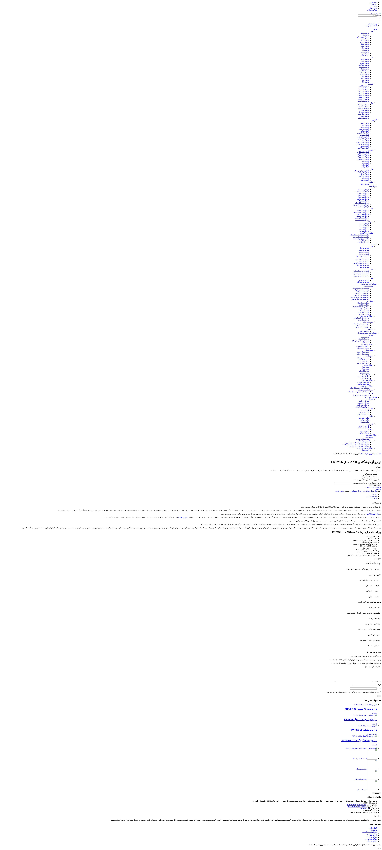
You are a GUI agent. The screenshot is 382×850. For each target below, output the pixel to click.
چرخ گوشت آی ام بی (362, 206)
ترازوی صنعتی (364, 110)
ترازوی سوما (365, 53)
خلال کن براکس (364, 412)
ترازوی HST (365, 78)
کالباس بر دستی (364, 280)
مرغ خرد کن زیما (363, 320)
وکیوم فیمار (365, 450)
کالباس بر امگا (364, 248)
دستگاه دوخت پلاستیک (366, 441)
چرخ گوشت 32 (364, 227)
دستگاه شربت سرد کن (365, 390)
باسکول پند (365, 125)
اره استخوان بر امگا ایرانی (360, 288)
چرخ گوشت (373, 186)
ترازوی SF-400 (364, 70)
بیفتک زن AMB (364, 305)
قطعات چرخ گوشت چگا (361, 237)
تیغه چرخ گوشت (364, 240)
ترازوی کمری (364, 40)
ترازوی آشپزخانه (363, 118)
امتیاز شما (377, 667)
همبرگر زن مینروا (363, 403)
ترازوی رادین (365, 38)
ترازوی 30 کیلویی (363, 91)
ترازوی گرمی (339, 491)
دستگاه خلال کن (372, 835)
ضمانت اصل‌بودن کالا (360, 758)
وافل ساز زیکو (364, 378)
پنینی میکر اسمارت (363, 382)
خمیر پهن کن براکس (362, 354)
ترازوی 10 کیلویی (363, 87)
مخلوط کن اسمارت (362, 346)
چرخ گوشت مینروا (363, 193)
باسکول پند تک (364, 127)
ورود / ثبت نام (372, 24)
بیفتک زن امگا (364, 310)
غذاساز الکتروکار (363, 418)
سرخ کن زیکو (364, 431)
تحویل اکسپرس (362, 789)
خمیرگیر (370, 393)
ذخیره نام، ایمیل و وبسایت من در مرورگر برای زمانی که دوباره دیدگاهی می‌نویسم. (352, 692)
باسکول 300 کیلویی (363, 155)
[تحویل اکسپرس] (372, 789)
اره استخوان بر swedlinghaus (360, 297)
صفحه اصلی (373, 2)
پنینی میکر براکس (363, 384)
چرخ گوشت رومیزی (362, 214)
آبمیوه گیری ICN (363, 361)
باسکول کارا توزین (363, 133)
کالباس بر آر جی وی (362, 256)
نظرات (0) (374, 498)
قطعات (370, 182)
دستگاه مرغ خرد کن (366, 316)
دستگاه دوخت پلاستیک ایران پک (359, 446)
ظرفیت (370, 84)
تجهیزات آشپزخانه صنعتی (369, 284)
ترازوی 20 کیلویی (363, 89)
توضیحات (374, 494)
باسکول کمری (364, 135)
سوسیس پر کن (368, 322)
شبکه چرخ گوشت (363, 242)
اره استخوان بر (368, 286)
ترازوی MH (365, 76)
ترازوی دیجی (365, 52)
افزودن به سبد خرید (374, 485)
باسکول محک (365, 123)
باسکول (374, 120)
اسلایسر (370, 329)
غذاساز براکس (364, 420)
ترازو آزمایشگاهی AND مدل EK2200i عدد (367, 483)
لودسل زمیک (365, 184)
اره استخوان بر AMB (362, 291)
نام (379, 685)
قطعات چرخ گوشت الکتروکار (359, 235)
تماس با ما (373, 8)
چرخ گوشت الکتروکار (362, 203)
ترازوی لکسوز (364, 74)
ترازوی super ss (364, 67)
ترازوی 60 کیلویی (363, 99)
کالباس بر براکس (363, 261)
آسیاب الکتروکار (364, 339)
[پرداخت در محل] (372, 769)
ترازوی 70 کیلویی (363, 101)
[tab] (189, 495)
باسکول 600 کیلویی (363, 159)
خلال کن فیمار (364, 410)
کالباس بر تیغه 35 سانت (361, 276)
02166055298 (361, 805)
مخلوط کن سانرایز (363, 348)
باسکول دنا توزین (363, 138)
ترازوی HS (365, 82)
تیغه (372, 269)
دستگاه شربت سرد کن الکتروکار (358, 391)
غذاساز (371, 416)
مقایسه (378, 489)
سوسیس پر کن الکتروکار (361, 323)
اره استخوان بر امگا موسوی (360, 299)
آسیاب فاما (365, 342)
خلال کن (370, 408)
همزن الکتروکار (364, 371)
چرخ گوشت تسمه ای (362, 220)
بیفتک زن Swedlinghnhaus (360, 306)
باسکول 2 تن (365, 163)
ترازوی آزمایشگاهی (362, 106)
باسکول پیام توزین (363, 137)
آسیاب (371, 335)
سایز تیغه (370, 222)
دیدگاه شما (377, 681)
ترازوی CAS (365, 61)
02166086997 (351, 805)
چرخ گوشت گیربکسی (362, 218)
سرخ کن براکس (364, 433)
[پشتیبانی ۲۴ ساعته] (372, 779)
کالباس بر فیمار (364, 252)
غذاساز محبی (365, 422)
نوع (372, 103)
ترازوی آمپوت (364, 63)
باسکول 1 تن (365, 161)
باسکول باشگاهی (363, 176)
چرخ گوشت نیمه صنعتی (361, 212)
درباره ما (374, 4)
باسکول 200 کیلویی (363, 154)
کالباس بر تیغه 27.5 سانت (360, 272)
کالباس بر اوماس (363, 250)
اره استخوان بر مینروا (362, 289)
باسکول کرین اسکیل (362, 144)
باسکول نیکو (365, 131)
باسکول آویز (365, 178)
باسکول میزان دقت (362, 142)
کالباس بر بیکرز (364, 254)
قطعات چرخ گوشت (366, 233)
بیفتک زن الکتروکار (363, 303)
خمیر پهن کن (369, 350)
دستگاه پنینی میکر (367, 380)
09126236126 (364, 808)
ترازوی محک (365, 33)
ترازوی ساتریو (364, 42)
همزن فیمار (365, 367)
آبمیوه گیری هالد (364, 359)
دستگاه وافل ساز (367, 374)
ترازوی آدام (365, 80)
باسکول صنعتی (364, 174)
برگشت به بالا (376, 793)
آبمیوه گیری (369, 356)
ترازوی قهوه (365, 116)
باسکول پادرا (365, 140)
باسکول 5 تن (365, 167)
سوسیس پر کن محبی (362, 325)
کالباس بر (374, 244)
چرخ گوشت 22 (364, 225)
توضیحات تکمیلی (371, 496)
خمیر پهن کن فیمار (363, 352)
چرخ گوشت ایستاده (362, 216)
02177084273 (362, 807)
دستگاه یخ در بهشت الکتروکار (359, 388)
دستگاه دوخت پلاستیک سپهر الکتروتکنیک (356, 444)
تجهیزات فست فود (371, 397)
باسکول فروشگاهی (363, 172)
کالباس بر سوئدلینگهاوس (361, 263)
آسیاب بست (365, 337)
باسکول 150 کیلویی (363, 152)
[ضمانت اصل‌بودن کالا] (372, 758)
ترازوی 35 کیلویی (363, 93)
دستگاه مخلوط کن (367, 344)
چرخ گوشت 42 (364, 229)
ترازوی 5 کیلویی (364, 86)
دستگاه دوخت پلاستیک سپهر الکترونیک (356, 442)
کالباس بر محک (364, 257)
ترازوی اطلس (364, 55)
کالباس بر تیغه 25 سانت (361, 271)
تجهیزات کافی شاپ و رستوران (367, 333)
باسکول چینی (365, 180)
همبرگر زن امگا (364, 401)
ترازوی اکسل (365, 44)
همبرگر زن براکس (363, 405)
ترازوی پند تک (364, 72)
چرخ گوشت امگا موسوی (361, 205)
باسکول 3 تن (365, 165)
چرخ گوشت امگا (363, 189)
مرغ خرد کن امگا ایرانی (361, 318)
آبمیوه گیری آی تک (363, 363)
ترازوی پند (366, 35)
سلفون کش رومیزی (362, 439)
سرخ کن (370, 429)
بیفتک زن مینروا (364, 314)
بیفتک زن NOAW (363, 312)
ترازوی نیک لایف (364, 65)
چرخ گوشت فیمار (363, 195)
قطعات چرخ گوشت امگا (361, 239)
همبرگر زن (369, 399)
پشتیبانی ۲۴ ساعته (361, 779)
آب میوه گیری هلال (363, 357)
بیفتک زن (370, 301)
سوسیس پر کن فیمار (362, 327)
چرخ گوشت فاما (363, 197)
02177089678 (352, 807)
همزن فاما (365, 369)
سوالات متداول (372, 10)
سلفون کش (369, 437)
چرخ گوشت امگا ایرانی (361, 191)
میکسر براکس (364, 373)
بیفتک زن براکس (363, 308)
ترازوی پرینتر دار (363, 112)
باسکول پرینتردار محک (362, 171)
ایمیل (379, 688)
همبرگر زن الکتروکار (362, 407)
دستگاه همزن (368, 365)
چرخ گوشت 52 (364, 231)
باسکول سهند (365, 146)
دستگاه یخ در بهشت (366, 386)
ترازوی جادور (365, 46)
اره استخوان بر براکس (362, 293)
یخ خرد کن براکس (363, 427)
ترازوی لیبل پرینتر (363, 114)
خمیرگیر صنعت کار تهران (361, 395)
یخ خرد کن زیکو (364, 425)
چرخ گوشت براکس (363, 199)
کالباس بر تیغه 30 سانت (361, 274)
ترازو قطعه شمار (363, 108)
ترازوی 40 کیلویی (363, 95)
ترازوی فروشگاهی (363, 104)
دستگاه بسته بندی (371, 435)
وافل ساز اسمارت (363, 376)
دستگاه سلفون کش (370, 839)
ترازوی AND (365, 59)
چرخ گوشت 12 (364, 223)
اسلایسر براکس (364, 331)
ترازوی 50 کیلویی (363, 97)
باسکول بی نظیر (364, 129)
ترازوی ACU (365, 69)
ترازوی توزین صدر (363, 36)
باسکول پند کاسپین (363, 148)
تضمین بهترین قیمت (352, 748)
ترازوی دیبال (365, 48)
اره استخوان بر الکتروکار (361, 295)
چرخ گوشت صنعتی (363, 210)
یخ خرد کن (369, 424)
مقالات (375, 6)
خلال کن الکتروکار (363, 414)
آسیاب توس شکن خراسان (360, 340)
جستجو (379, 15)
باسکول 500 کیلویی (363, 157)
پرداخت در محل (362, 769)
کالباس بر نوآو (364, 267)
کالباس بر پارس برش (362, 259)
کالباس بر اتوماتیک (363, 282)
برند (372, 31)
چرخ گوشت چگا (364, 201)
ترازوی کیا (366, 50)
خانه (379, 453)
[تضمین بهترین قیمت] (368, 748)
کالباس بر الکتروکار (362, 265)
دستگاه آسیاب (372, 837)
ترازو (375, 29)
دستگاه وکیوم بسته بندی (365, 448)
